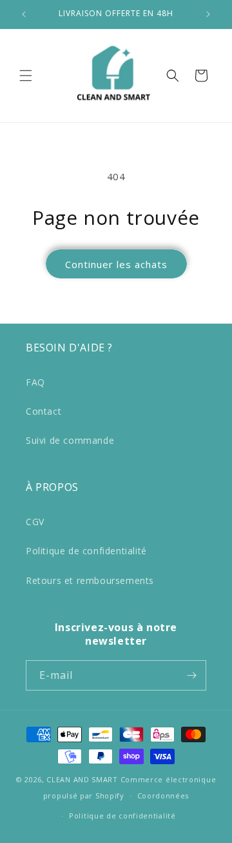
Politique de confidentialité (86, 551)
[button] (26, 75)
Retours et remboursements (90, 580)
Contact (43, 411)
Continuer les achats (116, 264)
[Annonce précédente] (24, 14)
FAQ (35, 382)
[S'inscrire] (191, 675)
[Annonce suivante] (208, 14)
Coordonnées (163, 795)
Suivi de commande (70, 440)
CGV (35, 521)
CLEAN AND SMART (82, 779)
